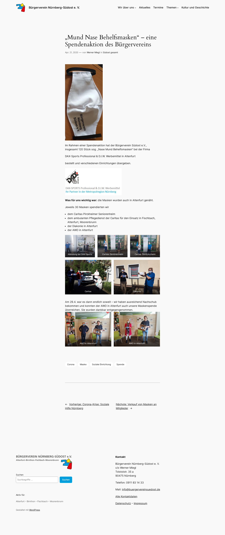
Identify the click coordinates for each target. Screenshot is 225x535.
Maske (83, 364)
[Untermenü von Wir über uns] (135, 7)
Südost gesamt (110, 52)
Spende (120, 364)
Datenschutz (123, 503)
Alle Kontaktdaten (126, 496)
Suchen (19, 474)
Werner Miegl (93, 52)
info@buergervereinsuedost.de (141, 489)
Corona (70, 364)
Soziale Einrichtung (101, 364)
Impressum (140, 503)
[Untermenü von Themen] (178, 7)
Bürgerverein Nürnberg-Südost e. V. (54, 7)
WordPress (34, 510)
